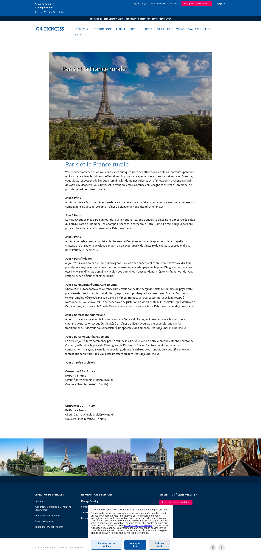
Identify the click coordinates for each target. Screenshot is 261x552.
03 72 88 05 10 (46, 4)
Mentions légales (44, 521)
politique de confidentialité (138, 525)
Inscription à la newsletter (196, 3)
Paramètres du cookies (106, 545)
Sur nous (40, 501)
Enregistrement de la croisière (163, 3)
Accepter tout (135, 545)
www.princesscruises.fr (52, 28)
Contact (85, 506)
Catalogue (82, 35)
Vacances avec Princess (193, 29)
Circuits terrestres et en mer (151, 29)
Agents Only (139, 3)
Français (219, 3)
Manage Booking (89, 501)
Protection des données (47, 515)
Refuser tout (159, 545)
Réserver (81, 29)
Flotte (121, 29)
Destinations (102, 29)
